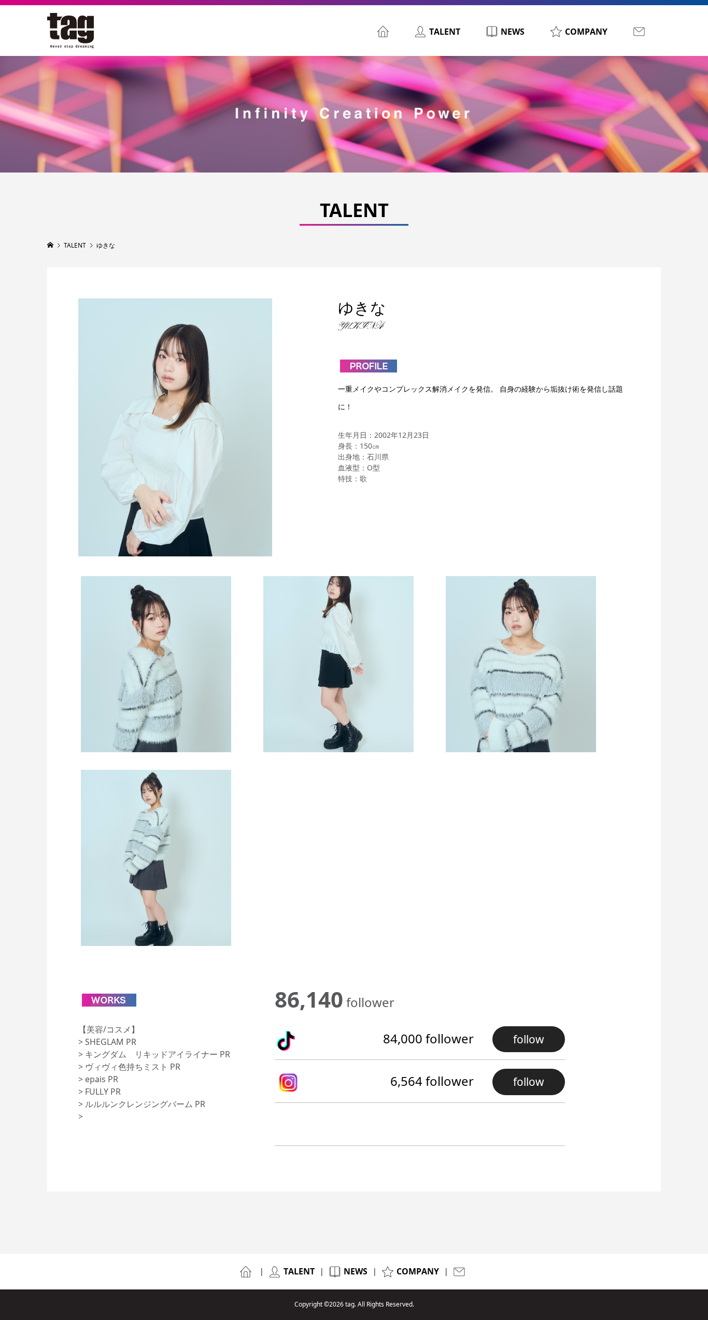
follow (528, 1039)
